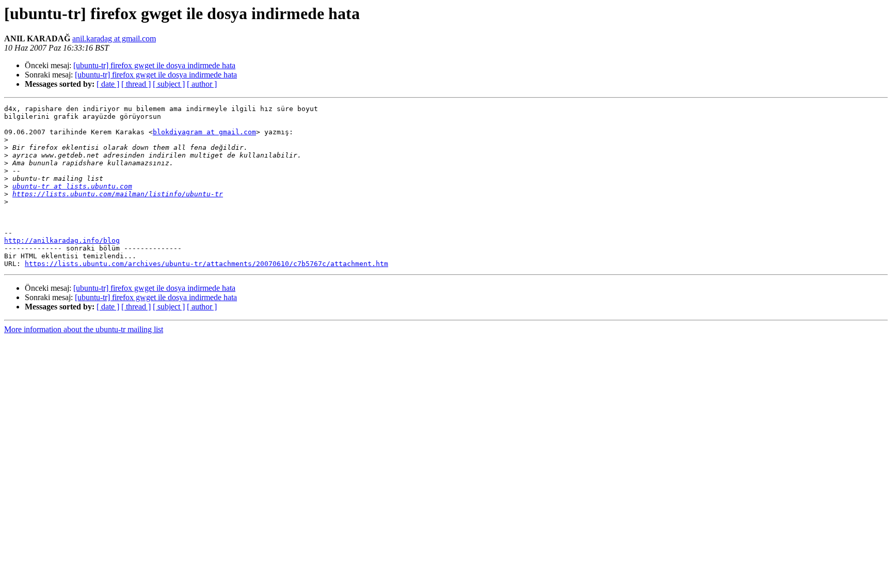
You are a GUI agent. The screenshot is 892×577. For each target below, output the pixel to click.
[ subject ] (169, 84)
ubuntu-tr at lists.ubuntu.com (72, 186)
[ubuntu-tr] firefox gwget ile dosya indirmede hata (154, 65)
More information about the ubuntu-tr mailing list (83, 329)
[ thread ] (136, 84)
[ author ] (202, 84)
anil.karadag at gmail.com (114, 38)
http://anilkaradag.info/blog (62, 240)
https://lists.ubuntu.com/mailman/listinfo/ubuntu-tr (117, 194)
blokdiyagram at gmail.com (204, 132)
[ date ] (108, 84)
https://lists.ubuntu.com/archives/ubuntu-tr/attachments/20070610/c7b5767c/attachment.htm (206, 264)
